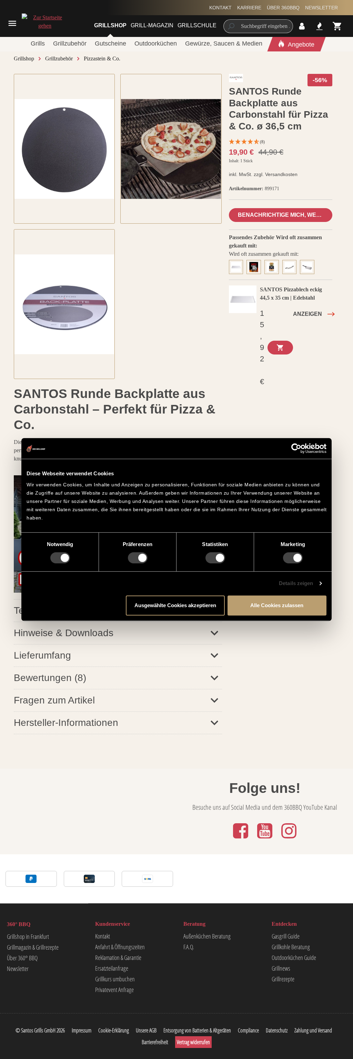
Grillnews (281, 968)
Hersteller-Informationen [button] (66, 722)
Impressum (81, 1030)
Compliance (248, 1030)
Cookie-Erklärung (113, 1030)
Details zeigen (296, 583)
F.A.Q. (188, 947)
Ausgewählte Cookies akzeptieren (175, 605)
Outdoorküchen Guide (294, 957)
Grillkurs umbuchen (115, 979)
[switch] (138, 557)
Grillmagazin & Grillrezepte (33, 947)
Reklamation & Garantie (118, 957)
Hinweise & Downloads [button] (63, 633)
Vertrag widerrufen (193, 1042)
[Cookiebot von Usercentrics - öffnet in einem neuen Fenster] (296, 448)
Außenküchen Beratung (207, 936)
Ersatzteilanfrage (111, 968)
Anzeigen (307, 314)
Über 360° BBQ (22, 958)
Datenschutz (277, 1030)
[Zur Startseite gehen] (37, 21)
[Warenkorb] (337, 26)
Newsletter (321, 7)
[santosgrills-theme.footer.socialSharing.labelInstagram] (289, 839)
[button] (118, 678)
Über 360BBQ (283, 7)
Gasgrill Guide (286, 936)
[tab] (238, 266)
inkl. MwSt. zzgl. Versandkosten (263, 174)
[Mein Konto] (302, 26)
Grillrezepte (283, 979)
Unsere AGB (146, 1030)
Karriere (249, 7)
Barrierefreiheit (155, 1042)
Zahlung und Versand (313, 1030)
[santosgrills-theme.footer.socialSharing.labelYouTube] (265, 839)
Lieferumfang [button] (42, 655)
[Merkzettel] (319, 26)
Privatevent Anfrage (114, 989)
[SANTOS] (236, 80)
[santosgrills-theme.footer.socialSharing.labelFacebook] (241, 839)
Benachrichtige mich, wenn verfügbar (285, 215)
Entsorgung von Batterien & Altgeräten (197, 1030)
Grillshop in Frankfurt (28, 936)
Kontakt (220, 7)
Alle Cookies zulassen (276, 605)
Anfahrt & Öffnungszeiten (120, 947)
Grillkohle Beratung (291, 947)
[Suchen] (230, 26)
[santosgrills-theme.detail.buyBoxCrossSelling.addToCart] (280, 347)
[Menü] (12, 23)
